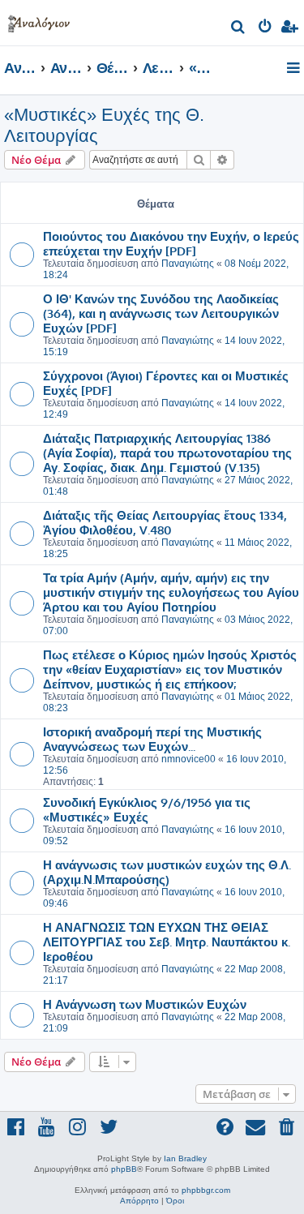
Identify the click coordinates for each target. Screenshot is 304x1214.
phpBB (124, 1169)
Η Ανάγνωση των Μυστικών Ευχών (144, 1004)
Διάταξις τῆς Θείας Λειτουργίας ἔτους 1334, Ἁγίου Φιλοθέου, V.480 (165, 522)
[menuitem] (238, 29)
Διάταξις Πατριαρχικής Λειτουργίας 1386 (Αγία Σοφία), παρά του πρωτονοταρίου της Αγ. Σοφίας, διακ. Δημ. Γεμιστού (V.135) (167, 452)
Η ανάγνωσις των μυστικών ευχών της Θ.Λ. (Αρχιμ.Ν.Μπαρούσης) (167, 871)
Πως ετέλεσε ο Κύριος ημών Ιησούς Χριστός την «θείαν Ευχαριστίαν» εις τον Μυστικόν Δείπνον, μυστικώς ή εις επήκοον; (170, 669)
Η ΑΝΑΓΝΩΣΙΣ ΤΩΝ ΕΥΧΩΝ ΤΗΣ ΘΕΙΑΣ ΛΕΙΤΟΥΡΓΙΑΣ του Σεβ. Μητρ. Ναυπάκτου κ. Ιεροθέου (166, 941)
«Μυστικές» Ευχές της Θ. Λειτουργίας (104, 125)
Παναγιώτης (187, 263)
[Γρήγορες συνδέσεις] (294, 69)
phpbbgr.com (206, 1190)
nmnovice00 (188, 759)
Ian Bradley (185, 1158)
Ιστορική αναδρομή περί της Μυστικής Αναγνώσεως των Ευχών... (152, 738)
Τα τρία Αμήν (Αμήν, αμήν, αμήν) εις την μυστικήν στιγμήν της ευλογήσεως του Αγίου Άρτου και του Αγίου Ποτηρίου (171, 592)
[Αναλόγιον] (39, 20)
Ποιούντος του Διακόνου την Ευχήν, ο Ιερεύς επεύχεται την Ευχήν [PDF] (171, 243)
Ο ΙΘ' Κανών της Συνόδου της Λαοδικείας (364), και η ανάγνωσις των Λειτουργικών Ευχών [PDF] (161, 313)
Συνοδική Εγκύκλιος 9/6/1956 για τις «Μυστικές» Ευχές (146, 809)
